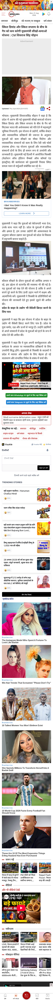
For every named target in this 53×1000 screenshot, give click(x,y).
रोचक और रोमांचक (30, 438)
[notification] (48, 14)
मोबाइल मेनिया (12, 954)
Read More (13, 384)
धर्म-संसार (20, 433)
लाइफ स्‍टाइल (8, 433)
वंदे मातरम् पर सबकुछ (30, 20)
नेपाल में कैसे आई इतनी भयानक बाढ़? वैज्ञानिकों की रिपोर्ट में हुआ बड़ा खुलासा (28, 947)
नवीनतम (9, 928)
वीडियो (9, 885)
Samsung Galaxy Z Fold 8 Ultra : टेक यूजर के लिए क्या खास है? (28, 973)
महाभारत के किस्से (35, 433)
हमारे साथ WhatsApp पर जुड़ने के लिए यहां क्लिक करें (26, 395)
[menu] (4, 14)
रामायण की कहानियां (11, 438)
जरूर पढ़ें (10, 859)
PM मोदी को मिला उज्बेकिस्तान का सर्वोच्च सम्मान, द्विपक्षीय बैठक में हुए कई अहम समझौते (28, 878)
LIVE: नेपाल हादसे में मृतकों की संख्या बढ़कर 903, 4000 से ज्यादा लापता (10, 947)
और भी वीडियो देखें (11, 890)
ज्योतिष (42, 428)
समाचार (4, 20)
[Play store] (43, 14)
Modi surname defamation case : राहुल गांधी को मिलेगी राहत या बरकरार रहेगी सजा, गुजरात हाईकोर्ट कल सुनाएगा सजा (25, 420)
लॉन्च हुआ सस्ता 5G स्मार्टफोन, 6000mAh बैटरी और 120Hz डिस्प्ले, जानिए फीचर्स (10, 973)
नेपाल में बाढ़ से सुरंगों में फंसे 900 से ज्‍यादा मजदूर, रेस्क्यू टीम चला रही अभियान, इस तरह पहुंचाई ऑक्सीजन (10, 878)
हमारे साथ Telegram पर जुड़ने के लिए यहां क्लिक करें (26, 402)
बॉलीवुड (14, 20)
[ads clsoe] (51, 985)
